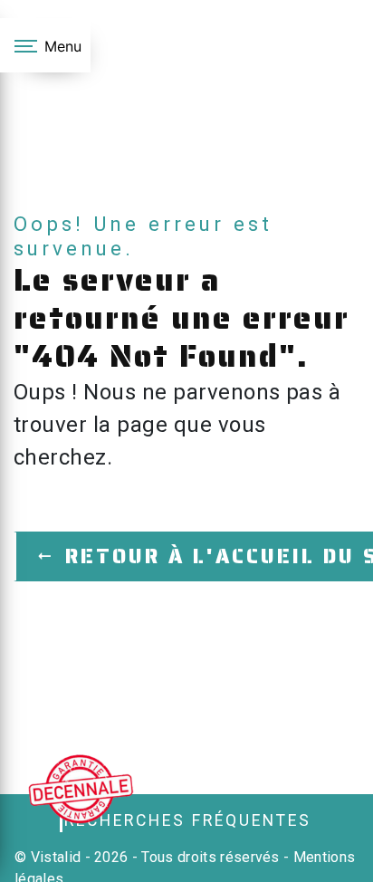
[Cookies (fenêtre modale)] (5, 871)
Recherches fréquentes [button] (187, 820)
